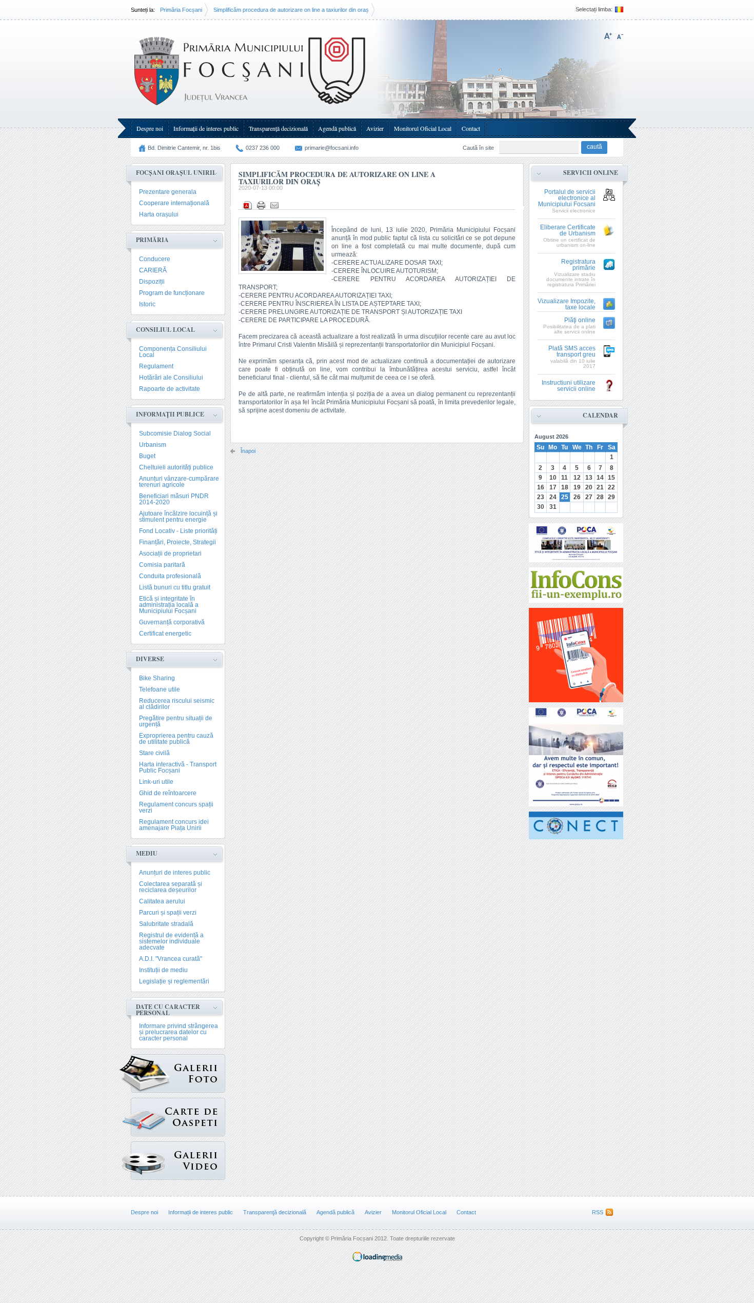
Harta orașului (158, 214)
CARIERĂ (153, 270)
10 (553, 478)
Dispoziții (152, 282)
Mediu (146, 853)
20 (588, 487)
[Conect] (576, 825)
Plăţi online (580, 320)
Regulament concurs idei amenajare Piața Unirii (174, 825)
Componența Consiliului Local (173, 352)
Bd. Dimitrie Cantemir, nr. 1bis (184, 148)
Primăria (152, 239)
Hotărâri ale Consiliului (171, 377)
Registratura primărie (578, 265)
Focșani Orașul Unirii (175, 172)
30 (540, 507)
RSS (597, 1212)
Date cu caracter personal (168, 1009)
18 (564, 487)
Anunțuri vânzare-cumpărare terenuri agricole (179, 482)
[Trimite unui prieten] (274, 205)
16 (540, 487)
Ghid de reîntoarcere (167, 793)
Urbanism (152, 445)
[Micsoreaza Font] (620, 36)
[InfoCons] (576, 655)
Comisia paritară (162, 565)
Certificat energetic (165, 633)
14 (600, 478)
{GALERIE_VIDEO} (178, 1160)
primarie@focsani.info (332, 148)
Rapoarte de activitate (169, 389)
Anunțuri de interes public (174, 873)
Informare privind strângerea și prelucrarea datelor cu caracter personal (178, 1032)
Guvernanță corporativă (172, 622)
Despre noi (149, 128)
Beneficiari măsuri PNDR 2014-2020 (174, 499)
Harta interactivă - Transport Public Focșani (177, 767)
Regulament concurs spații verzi (176, 807)
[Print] (261, 205)
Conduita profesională (170, 576)
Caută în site (478, 148)
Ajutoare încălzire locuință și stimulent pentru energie (178, 516)
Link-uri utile (156, 782)
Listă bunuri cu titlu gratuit (174, 587)
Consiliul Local (165, 329)
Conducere (154, 259)
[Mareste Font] (608, 36)
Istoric (147, 304)
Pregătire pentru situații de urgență (175, 721)
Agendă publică (337, 128)
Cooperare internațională (174, 203)
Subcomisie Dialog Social (175, 433)
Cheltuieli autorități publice (176, 467)
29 (611, 497)
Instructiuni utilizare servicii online (569, 386)
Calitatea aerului (162, 901)
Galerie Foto (178, 1073)
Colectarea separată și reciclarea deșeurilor (170, 887)
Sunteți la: (143, 10)
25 (564, 497)
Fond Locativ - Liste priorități (178, 531)
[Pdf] (248, 205)
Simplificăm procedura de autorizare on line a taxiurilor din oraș (291, 10)
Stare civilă (154, 753)
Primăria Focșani (181, 10)
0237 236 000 (263, 148)
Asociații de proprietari (170, 553)
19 (577, 487)
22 (611, 487)
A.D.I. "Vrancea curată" (170, 959)
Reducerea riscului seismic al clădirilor (176, 704)
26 (577, 497)
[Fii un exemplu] (576, 585)
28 (600, 497)
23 (540, 497)
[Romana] (617, 9)
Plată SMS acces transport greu (572, 351)
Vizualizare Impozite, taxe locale (567, 304)
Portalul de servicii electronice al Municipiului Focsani (567, 198)
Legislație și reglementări (174, 981)
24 (553, 497)
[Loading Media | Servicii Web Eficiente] (377, 1259)
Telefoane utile (159, 689)
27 (588, 497)
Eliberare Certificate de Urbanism (568, 230)
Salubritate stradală (166, 924)
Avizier (375, 128)
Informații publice (170, 414)
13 (588, 478)
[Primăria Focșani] (250, 107)
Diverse (150, 659)
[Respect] (576, 756)
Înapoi (248, 451)
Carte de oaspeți (178, 1117)
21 (600, 487)
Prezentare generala (167, 192)
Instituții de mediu (163, 970)
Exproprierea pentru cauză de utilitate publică (176, 739)
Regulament (156, 366)
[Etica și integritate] (576, 542)
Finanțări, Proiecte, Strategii (177, 542)
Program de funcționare (172, 293)
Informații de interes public (206, 128)
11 (564, 478)
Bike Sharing (157, 678)
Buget (147, 456)
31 (553, 507)
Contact (471, 128)
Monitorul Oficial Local (422, 128)
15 (611, 478)
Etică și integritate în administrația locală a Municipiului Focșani (169, 605)
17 (553, 487)
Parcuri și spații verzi (167, 913)
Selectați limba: (594, 9)
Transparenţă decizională (278, 128)
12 (577, 478)
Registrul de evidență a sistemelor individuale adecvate (171, 941)
